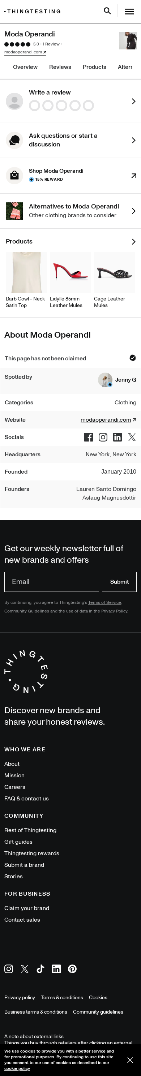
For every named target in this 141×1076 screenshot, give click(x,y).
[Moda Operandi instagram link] (103, 437)
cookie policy (17, 1069)
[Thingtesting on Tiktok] (40, 970)
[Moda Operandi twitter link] (132, 437)
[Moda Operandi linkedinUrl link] (117, 437)
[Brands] (34, 11)
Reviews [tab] (60, 67)
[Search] (107, 10)
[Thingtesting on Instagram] (8, 970)
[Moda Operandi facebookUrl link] (88, 437)
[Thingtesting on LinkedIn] (56, 970)
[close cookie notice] (130, 1060)
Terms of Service (104, 603)
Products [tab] (94, 67)
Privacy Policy (114, 611)
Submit (119, 582)
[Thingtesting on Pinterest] (72, 970)
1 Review (51, 44)
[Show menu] (129, 11)
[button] (117, 380)
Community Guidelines (26, 611)
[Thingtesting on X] (24, 970)
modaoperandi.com (23, 52)
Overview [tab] (25, 67)
